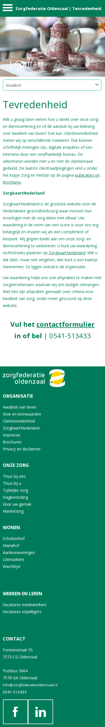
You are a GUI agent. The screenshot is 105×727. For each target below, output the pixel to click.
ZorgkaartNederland (67, 252)
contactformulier (65, 324)
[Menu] (8, 9)
